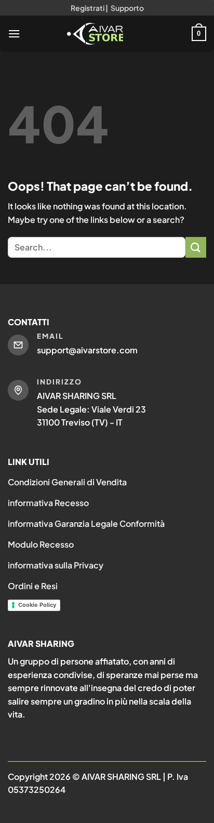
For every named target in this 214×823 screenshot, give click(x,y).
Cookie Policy (37, 604)
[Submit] (195, 247)
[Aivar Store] (95, 34)
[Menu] (14, 33)
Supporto (127, 7)
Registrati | (89, 7)
